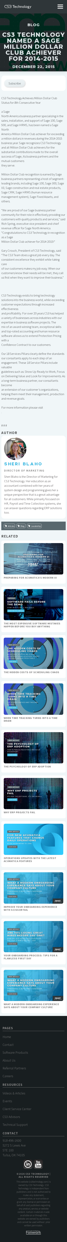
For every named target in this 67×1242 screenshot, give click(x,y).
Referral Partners (14, 1068)
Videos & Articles (14, 1093)
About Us (9, 1060)
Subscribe (15, 83)
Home (7, 1037)
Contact (8, 1044)
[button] (60, 6)
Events (7, 1101)
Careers (8, 1076)
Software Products (15, 1052)
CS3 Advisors (11, 1117)
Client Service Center (17, 1109)
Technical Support (15, 1124)
